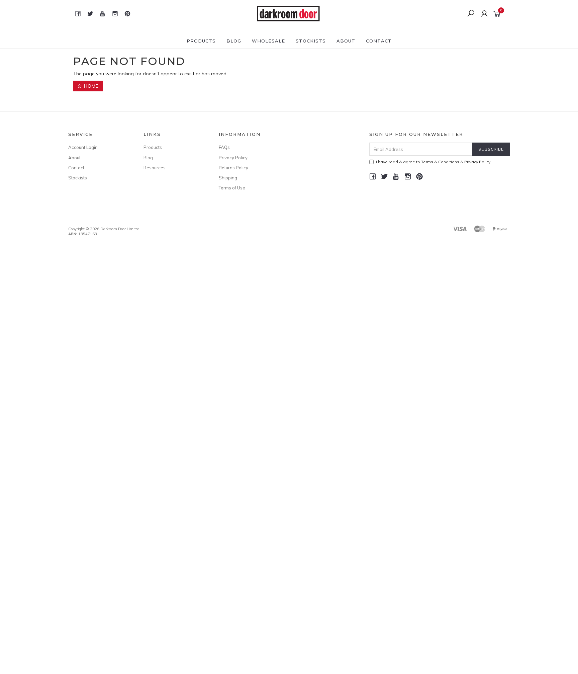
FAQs (224, 147)
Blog (233, 41)
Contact (379, 41)
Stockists (311, 41)
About (345, 41)
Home (90, 86)
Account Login (83, 147)
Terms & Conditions (440, 161)
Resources (154, 167)
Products (201, 41)
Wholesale (268, 41)
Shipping (228, 177)
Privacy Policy (233, 157)
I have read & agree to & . (433, 161)
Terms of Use (232, 187)
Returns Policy (233, 167)
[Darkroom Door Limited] (288, 13)
